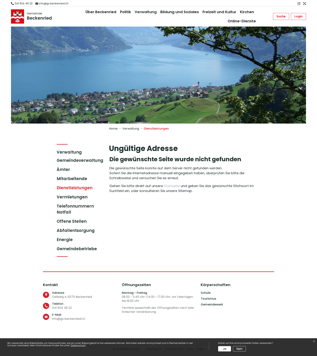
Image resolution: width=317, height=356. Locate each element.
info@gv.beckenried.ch (68, 319)
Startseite (172, 186)
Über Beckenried (100, 11)
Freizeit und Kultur (219, 11)
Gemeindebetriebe (77, 249)
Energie (65, 240)
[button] (281, 16)
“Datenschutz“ (78, 345)
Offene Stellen (72, 221)
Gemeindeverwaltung (80, 160)
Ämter (63, 169)
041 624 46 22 (62, 308)
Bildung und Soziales (179, 11)
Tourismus (208, 299)
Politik (125, 11)
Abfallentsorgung (76, 230)
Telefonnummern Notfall (75, 209)
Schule (206, 293)
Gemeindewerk (212, 305)
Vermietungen (72, 197)
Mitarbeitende (72, 179)
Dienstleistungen (74, 188)
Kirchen (247, 11)
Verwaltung (146, 11)
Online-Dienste (242, 21)
